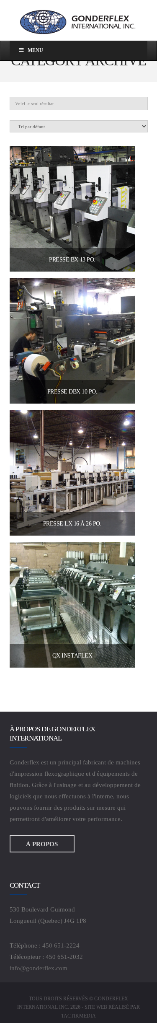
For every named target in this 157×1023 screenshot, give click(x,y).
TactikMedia (78, 1016)
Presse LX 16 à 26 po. (72, 524)
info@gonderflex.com (38, 968)
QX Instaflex (72, 656)
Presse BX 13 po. (72, 259)
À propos (42, 843)
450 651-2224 (61, 945)
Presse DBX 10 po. (72, 391)
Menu (35, 50)
